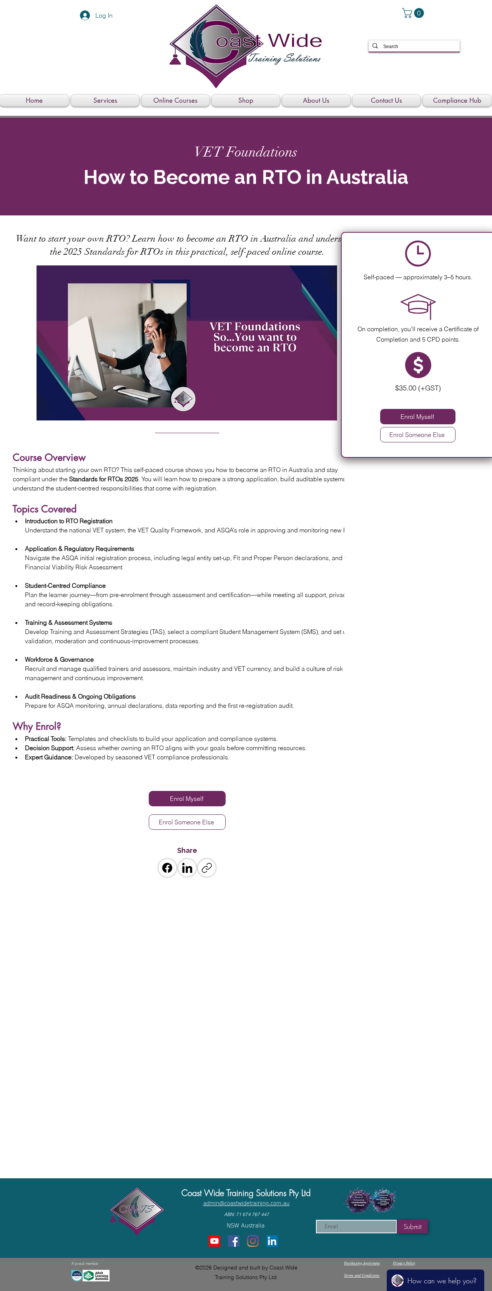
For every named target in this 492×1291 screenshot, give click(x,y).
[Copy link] (207, 868)
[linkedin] (272, 1241)
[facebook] (233, 1241)
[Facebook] (167, 868)
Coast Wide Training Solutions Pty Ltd (246, 1193)
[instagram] (253, 1241)
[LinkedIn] (187, 868)
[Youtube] (214, 1241)
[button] (414, 13)
